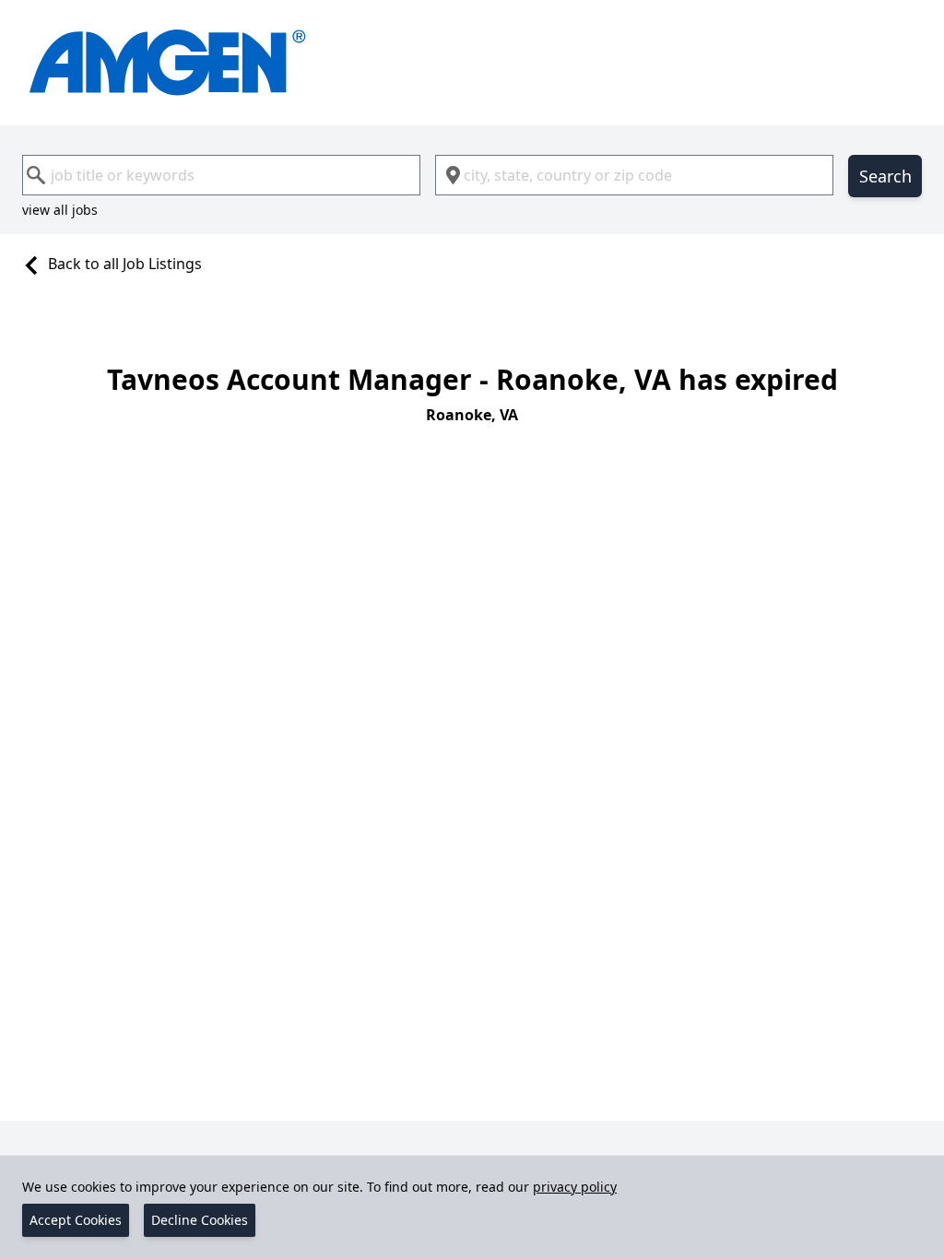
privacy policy (575, 1186)
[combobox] (221, 175)
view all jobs (60, 209)
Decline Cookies (199, 1220)
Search (885, 176)
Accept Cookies (76, 1220)
